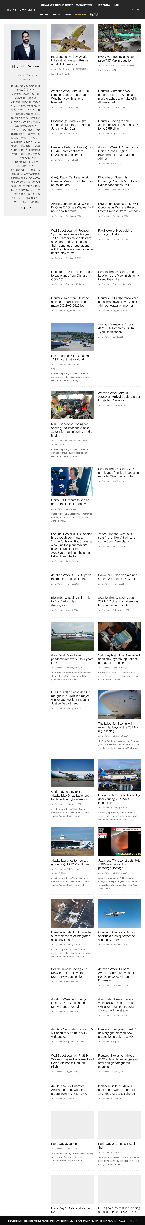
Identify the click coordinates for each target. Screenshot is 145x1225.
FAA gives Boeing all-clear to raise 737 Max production (117, 58)
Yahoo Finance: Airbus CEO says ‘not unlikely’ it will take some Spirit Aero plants (117, 537)
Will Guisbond (73, 364)
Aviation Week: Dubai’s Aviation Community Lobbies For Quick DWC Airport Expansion (117, 974)
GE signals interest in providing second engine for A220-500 (119, 1210)
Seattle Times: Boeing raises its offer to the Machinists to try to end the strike (118, 275)
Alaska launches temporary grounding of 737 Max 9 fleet (70, 862)
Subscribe (80, 15)
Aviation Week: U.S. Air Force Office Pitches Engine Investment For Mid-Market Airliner (118, 153)
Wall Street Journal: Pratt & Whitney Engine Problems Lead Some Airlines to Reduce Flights (72, 1061)
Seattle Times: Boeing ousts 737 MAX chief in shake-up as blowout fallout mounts (118, 601)
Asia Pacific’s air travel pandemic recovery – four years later (72, 659)
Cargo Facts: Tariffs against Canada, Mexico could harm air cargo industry (72, 181)
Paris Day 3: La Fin (64, 1143)
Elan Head (68, 440)
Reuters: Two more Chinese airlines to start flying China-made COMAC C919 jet (70, 301)
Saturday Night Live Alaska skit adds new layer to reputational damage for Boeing (119, 659)
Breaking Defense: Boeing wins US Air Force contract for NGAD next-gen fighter (72, 151)
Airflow (56, 15)
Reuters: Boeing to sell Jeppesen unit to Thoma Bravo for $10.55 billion (119, 124)
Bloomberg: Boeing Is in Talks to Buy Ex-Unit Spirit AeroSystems (71, 601)
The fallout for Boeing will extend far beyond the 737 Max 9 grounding (119, 727)
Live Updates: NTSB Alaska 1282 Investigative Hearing (70, 357)
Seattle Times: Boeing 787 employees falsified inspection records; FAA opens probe (118, 472)
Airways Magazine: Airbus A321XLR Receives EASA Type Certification (116, 328)
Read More (132, 1221)
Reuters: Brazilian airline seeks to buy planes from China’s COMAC (72, 275)
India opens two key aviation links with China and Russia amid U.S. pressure (70, 60)
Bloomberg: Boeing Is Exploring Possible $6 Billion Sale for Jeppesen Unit (117, 181)
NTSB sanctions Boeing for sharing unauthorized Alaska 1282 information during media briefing (71, 429)
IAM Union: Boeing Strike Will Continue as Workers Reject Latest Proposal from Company (119, 207)
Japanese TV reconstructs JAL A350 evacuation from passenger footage (119, 864)
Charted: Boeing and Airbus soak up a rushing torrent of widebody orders (117, 936)
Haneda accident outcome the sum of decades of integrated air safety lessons (71, 936)
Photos (44, 15)
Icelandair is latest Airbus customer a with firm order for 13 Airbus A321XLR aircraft (117, 1089)
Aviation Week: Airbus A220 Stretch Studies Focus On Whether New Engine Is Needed (70, 96)
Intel (116, 5)
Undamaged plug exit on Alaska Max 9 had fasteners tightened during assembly (70, 795)
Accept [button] (122, 1221)
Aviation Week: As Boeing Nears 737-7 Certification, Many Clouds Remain (68, 1003)
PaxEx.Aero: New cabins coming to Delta (115, 232)
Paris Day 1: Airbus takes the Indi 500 (70, 1210)
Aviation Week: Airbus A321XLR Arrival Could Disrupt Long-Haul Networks (119, 396)
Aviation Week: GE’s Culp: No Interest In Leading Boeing (71, 577)
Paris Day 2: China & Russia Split (117, 1145)
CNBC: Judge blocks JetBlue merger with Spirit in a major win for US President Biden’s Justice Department (71, 697)
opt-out (102, 1221)
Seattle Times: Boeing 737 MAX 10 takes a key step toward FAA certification (69, 972)
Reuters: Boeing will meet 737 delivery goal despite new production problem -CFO (118, 1033)
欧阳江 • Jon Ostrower (25, 66)
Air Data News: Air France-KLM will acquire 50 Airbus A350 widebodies (72, 1033)
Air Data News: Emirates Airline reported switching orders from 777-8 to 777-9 (69, 1089)
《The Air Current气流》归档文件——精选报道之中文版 (66, 5)
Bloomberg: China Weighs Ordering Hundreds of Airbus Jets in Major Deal (70, 124)
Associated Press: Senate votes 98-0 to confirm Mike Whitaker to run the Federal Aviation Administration (116, 1005)
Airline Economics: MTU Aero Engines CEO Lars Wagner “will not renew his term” (72, 207)
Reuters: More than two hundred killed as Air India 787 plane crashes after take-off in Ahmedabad (118, 96)
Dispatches (104, 5)
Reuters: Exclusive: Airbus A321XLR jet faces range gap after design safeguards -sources (118, 1061)
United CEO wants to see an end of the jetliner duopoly (70, 502)
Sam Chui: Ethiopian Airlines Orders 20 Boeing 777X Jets (117, 577)
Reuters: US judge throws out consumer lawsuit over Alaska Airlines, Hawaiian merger (118, 301)
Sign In (67, 15)
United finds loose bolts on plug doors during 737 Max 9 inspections (119, 799)
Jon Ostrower (57, 107)
